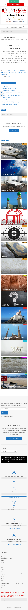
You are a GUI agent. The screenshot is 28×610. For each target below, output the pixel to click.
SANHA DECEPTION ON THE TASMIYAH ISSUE (13, 95)
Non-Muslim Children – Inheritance (10, 104)
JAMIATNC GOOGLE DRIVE (14, 438)
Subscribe (4, 412)
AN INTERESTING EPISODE (8, 101)
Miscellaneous (24, 357)
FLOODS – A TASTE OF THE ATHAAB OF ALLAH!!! (12, 371)
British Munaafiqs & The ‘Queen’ (9, 355)
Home (14, 481)
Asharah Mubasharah (15, 39)
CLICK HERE (14, 130)
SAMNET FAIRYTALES (6, 322)
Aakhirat (25, 275)
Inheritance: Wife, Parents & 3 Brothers (11, 103)
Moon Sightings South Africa (14, 523)
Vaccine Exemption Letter (14, 539)
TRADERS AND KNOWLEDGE (9, 90)
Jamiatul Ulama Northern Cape (14, 476)
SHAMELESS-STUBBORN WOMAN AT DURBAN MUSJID (13, 207)
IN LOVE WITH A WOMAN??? (9, 88)
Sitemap (19, 607)
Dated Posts (14, 512)
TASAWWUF (5, 99)
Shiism (25, 291)
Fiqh (26, 193)
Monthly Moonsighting (14, 528)
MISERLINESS (5, 86)
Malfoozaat (24, 144)
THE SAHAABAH (6, 97)
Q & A (3, 39)
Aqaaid (25, 341)
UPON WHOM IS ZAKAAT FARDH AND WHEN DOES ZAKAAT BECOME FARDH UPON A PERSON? (13, 72)
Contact (14, 492)
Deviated (25, 209)
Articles (14, 507)
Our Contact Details (14, 497)
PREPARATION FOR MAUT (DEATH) (9, 289)
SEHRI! (8, 76)
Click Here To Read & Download (14, 544)
